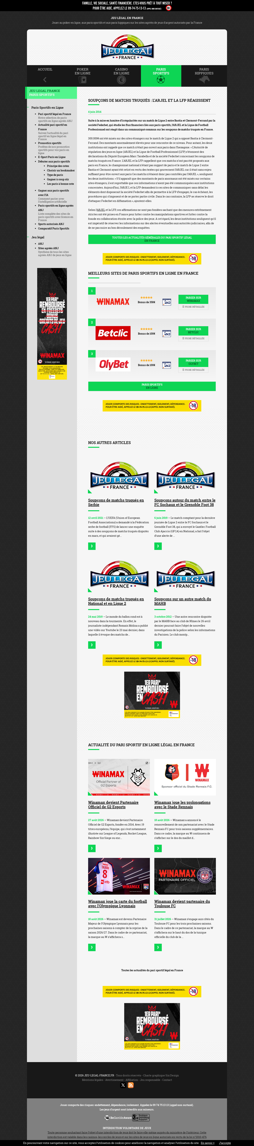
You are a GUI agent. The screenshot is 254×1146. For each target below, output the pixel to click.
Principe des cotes (58, 166)
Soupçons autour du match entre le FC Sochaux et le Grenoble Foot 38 (185, 502)
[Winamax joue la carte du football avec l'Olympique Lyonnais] (119, 876)
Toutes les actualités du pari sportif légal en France (152, 970)
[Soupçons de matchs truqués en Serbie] (119, 475)
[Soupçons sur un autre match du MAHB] (185, 574)
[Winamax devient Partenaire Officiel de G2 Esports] (119, 777)
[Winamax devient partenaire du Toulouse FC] (185, 876)
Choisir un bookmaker (61, 170)
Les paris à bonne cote (60, 184)
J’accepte (225, 1143)
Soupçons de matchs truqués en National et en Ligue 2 (116, 601)
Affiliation (132, 1080)
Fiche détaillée (194, 306)
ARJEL (101, 210)
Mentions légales (92, 1080)
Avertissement (114, 1080)
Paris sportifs (152, 386)
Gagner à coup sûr (58, 179)
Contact (167, 1080)
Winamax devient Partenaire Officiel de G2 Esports (113, 804)
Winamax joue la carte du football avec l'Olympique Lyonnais (117, 903)
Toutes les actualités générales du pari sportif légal (152, 239)
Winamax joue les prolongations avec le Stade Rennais (182, 804)
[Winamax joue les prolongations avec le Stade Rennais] (185, 777)
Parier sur (193, 299)
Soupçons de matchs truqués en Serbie (116, 502)
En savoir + (208, 1143)
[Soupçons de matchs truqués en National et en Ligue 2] (119, 574)
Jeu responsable (150, 1080)
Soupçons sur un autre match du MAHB (182, 601)
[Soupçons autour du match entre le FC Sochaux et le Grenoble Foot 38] (185, 475)
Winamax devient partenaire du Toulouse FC (182, 903)
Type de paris (55, 175)
